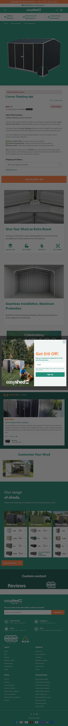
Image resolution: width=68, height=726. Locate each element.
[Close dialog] (64, 341)
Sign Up (50, 374)
